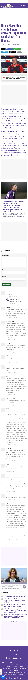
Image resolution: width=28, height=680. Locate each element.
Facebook (9, 48)
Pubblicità (14, 650)
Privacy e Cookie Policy (14, 658)
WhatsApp (17, 48)
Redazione (4, 45)
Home (3, 22)
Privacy (1, 672)
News (8, 22)
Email (20, 51)
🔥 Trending (4, 593)
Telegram (5, 51)
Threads (13, 51)
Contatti (14, 654)
